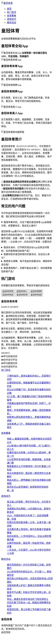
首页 (9, 9)
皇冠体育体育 (8, 291)
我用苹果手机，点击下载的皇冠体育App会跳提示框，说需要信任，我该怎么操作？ (26, 224)
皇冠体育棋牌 (36, 291)
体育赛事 (11, 15)
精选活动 (11, 22)
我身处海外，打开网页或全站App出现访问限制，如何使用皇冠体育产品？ (25, 249)
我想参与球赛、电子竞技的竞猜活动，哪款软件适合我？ (26, 263)
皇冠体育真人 (22, 291)
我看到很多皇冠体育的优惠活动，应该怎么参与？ (25, 256)
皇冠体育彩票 (22, 295)
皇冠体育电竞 (8, 295)
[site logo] (7, 3)
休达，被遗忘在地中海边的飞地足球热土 (27, 599)
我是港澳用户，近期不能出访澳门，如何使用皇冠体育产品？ (26, 270)
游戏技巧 (11, 19)
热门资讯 (11, 12)
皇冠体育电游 (36, 295)
